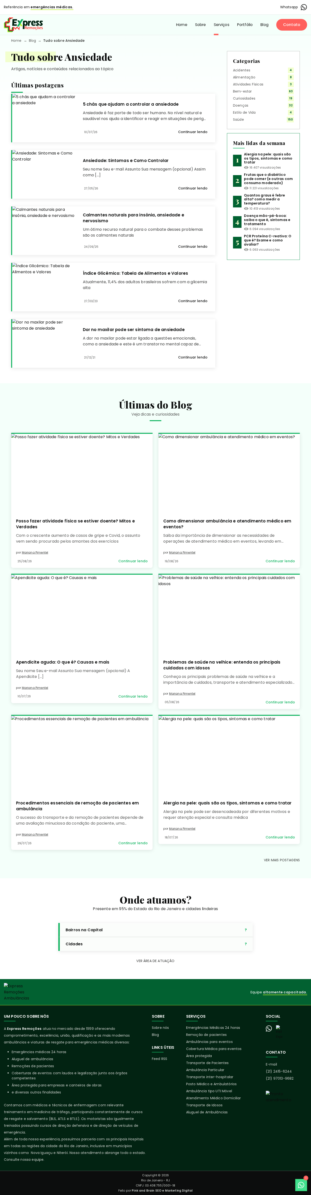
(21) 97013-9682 (280, 1078)
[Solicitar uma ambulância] (286, 1108)
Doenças (240, 105)
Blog (264, 24)
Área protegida (199, 1055)
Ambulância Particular (205, 1069)
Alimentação (244, 77)
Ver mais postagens (282, 860)
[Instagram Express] (279, 1032)
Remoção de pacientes (206, 1034)
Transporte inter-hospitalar (209, 1077)
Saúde (238, 119)
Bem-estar (242, 91)
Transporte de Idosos (204, 1105)
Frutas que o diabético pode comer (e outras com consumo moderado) (268, 178)
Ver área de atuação (155, 960)
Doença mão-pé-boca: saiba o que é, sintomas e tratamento (267, 219)
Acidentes (241, 70)
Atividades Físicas (248, 84)
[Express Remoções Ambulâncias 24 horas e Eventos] (23, 25)
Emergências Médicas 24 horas (213, 1027)
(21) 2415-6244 (279, 1071)
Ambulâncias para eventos (209, 1041)
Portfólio (245, 24)
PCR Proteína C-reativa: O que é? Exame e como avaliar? (267, 240)
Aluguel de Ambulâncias (207, 1112)
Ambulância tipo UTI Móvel (209, 1091)
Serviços (221, 24)
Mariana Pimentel (35, 552)
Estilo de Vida (244, 112)
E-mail (271, 1064)
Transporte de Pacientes (207, 1062)
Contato (291, 24)
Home (181, 24)
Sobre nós (160, 1027)
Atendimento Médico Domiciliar (213, 1098)
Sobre (200, 24)
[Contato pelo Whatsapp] (269, 1028)
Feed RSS (159, 1058)
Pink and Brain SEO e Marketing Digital (162, 1190)
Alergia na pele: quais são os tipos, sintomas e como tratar (268, 158)
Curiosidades (244, 98)
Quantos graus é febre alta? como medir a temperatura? (264, 199)
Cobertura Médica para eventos (214, 1048)
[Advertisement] (263, 298)
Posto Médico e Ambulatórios (211, 1084)
